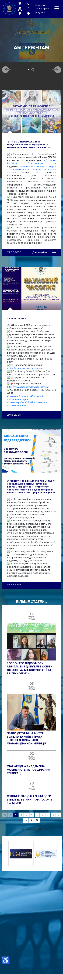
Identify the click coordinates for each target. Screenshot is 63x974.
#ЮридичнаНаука (17, 399)
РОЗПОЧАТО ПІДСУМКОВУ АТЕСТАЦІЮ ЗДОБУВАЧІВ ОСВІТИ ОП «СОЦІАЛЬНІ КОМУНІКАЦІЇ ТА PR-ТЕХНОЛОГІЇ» (29, 668)
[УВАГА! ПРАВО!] (31, 288)
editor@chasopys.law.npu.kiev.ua (25, 368)
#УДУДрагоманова (36, 402)
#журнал (21, 405)
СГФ (28, 8)
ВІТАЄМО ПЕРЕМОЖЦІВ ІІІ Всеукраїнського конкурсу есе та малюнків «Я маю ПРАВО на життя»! (29, 144)
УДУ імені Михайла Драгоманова (31, 162)
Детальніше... (40, 252)
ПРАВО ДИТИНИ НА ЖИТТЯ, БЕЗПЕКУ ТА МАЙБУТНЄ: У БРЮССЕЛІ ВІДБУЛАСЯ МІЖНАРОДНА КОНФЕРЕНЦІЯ (26, 738)
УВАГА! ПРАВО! (16, 318)
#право (11, 405)
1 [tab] (30, 69)
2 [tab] (34, 69)
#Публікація (37, 396)
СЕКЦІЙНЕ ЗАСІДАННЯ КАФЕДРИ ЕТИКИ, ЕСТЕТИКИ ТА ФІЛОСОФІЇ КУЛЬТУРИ (29, 800)
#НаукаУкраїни (15, 402)
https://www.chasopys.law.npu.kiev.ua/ (27, 386)
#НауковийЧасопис (18, 396)
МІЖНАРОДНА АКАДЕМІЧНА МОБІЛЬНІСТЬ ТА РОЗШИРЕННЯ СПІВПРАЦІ (28, 770)
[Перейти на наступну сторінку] (31, 820)
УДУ (20, 9)
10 (26, 820)
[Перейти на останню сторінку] (37, 820)
